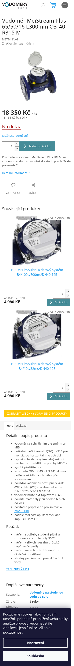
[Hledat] (43, 5)
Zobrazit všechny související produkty (37, 413)
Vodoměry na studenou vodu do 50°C (46, 594)
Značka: (18, 43)
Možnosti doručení (15, 136)
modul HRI (21, 511)
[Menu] (65, 5)
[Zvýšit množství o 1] (17, 144)
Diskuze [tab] (21, 426)
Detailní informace (15, 173)
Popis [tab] (9, 426)
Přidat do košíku (40, 146)
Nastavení (35, 643)
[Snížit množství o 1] (17, 148)
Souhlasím (35, 656)
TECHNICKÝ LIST (17, 569)
